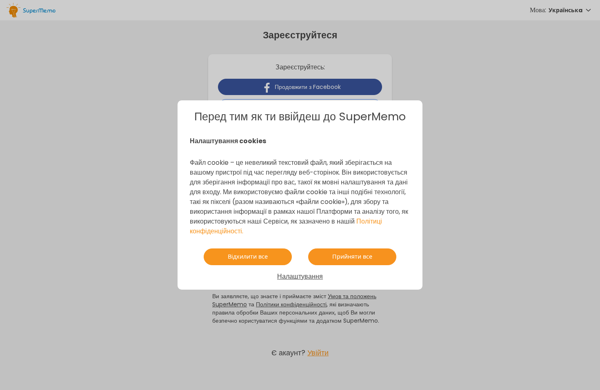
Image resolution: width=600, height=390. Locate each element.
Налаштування (300, 276)
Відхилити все (248, 257)
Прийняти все (352, 257)
